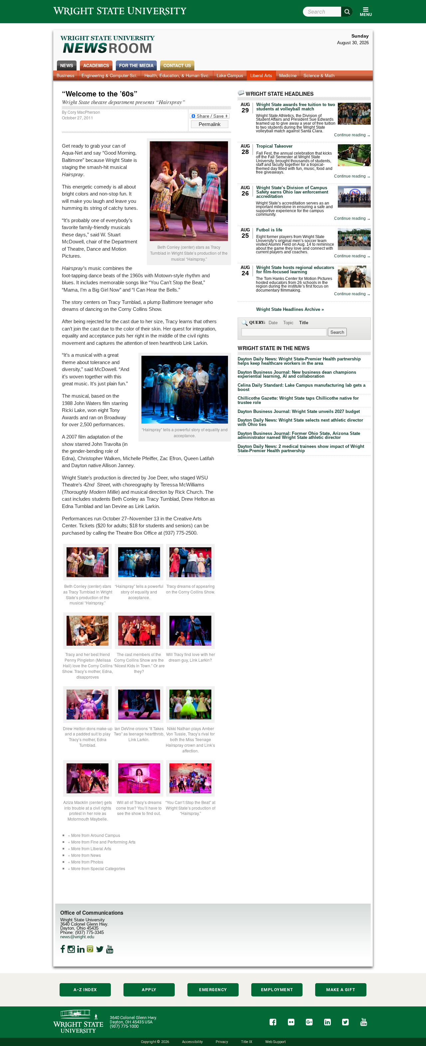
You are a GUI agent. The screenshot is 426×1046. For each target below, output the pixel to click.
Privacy (222, 1042)
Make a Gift (340, 989)
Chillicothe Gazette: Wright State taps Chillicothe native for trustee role (298, 400)
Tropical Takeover (274, 146)
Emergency (213, 989)
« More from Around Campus (94, 835)
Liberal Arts (261, 75)
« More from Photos (85, 861)
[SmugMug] (90, 949)
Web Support (275, 1042)
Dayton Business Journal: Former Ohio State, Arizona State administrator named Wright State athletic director (299, 435)
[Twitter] (100, 949)
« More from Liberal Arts (89, 848)
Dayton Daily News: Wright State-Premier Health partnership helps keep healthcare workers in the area (299, 361)
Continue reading (352, 135)
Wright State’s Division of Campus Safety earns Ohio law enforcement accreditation (292, 192)
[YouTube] (109, 949)
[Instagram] (71, 949)
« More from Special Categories (96, 868)
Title (303, 322)
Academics (96, 65)
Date (273, 322)
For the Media (136, 65)
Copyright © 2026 (155, 1042)
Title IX (246, 1042)
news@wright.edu (77, 936)
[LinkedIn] (81, 949)
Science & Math (319, 75)
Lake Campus (230, 75)
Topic (288, 322)
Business (66, 75)
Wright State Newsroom (108, 45)
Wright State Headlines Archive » (290, 310)
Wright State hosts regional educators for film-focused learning (295, 269)
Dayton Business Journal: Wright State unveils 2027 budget (299, 411)
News (66, 65)
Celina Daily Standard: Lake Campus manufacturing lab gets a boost (301, 387)
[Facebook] (62, 949)
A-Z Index (85, 989)
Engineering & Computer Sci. (109, 75)
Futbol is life (269, 229)
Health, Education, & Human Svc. (177, 75)
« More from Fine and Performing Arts (101, 842)
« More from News (84, 855)
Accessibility (192, 1042)
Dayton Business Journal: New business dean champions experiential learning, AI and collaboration (297, 374)
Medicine (288, 75)
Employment (277, 989)
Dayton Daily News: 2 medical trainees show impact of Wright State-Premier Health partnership (301, 448)
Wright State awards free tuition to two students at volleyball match (295, 106)
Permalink (210, 124)
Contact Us (177, 65)
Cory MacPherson (84, 112)
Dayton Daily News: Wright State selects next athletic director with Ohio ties (300, 422)
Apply (149, 989)
